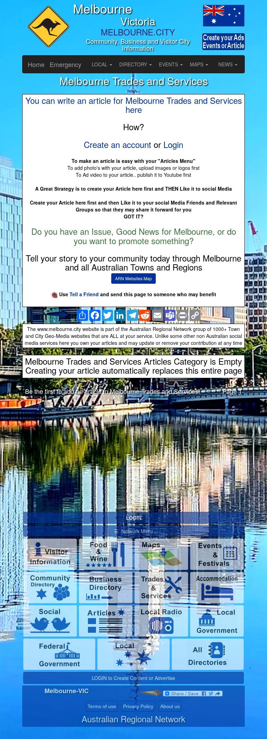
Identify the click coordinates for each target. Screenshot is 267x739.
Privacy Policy (138, 706)
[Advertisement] (133, 455)
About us (170, 706)
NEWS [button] (226, 64)
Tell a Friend (84, 294)
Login (173, 144)
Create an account (117, 144)
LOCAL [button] (100, 64)
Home (36, 64)
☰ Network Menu (133, 531)
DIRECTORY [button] (133, 64)
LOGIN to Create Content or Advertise (133, 677)
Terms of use (102, 706)
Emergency (65, 64)
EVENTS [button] (169, 64)
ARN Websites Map (133, 278)
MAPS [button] (197, 64)
